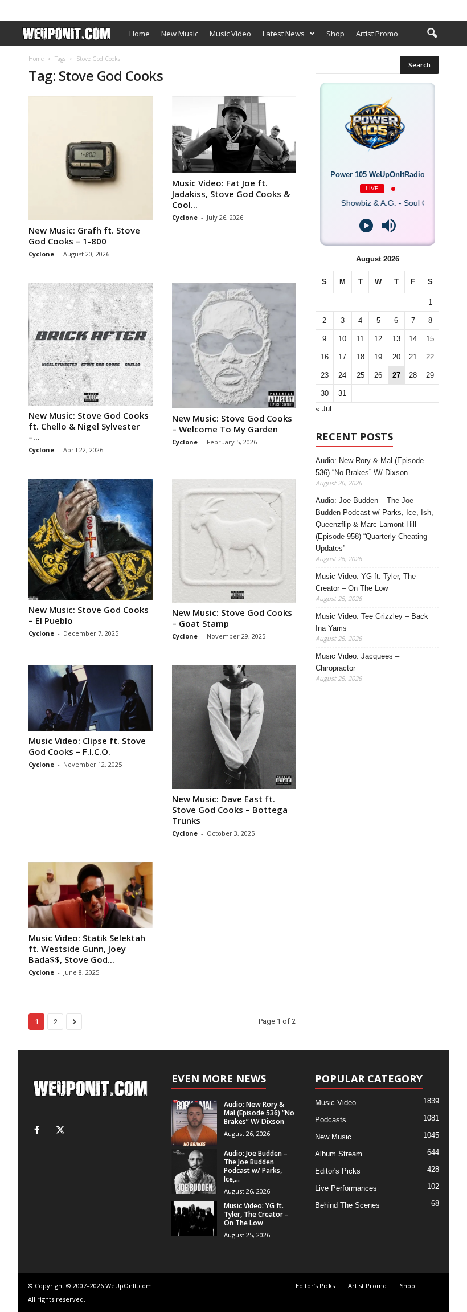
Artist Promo (147, 7)
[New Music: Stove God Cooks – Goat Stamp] (234, 541)
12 (378, 338)
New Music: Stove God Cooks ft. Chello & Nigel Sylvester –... (88, 426)
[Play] (366, 225)
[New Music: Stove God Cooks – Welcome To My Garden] (234, 345)
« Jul (323, 408)
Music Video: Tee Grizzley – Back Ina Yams (372, 622)
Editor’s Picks (92, 7)
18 (360, 357)
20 (396, 357)
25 (360, 375)
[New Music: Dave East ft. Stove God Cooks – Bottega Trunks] (234, 727)
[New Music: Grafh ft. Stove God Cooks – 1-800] (90, 158)
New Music (179, 33)
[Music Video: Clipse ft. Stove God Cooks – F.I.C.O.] (90, 698)
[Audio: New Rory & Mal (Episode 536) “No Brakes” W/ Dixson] (194, 1123)
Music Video (230, 33)
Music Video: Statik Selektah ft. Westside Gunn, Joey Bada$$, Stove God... (86, 948)
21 (413, 357)
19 (378, 357)
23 (325, 375)
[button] (431, 33)
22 (430, 357)
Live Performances (346, 1188)
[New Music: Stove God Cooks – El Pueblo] (90, 539)
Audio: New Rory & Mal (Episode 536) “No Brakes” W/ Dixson (370, 466)
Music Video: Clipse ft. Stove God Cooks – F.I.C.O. (87, 746)
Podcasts (330, 1119)
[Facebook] (422, 7)
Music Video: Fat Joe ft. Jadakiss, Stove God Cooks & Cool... (231, 193)
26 (378, 375)
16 (325, 357)
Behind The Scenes (347, 1205)
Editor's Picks (338, 1171)
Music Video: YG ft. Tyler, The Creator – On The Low (366, 582)
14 (413, 338)
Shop (187, 7)
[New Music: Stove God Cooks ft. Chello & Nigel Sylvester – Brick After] (90, 344)
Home (139, 33)
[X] (440, 7)
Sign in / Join (38, 7)
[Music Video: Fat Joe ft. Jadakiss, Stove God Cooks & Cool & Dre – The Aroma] (234, 134)
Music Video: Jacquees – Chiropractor (357, 662)
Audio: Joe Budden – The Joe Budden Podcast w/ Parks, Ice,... (256, 1166)
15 (430, 338)
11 (360, 338)
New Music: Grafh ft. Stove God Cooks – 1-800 (84, 235)
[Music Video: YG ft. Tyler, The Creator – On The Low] (194, 1218)
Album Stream (338, 1154)
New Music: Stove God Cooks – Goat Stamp (232, 618)
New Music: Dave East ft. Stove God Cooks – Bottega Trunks (230, 809)
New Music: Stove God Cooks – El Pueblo (88, 615)
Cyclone (41, 254)
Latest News (284, 33)
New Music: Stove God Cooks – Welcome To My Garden (232, 423)
